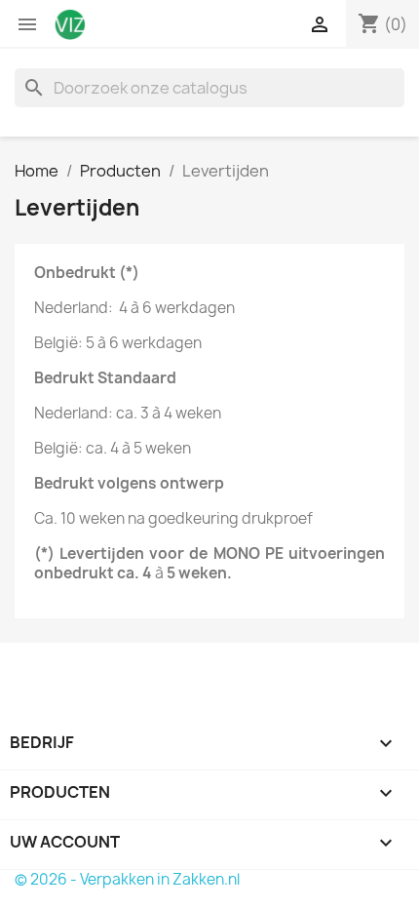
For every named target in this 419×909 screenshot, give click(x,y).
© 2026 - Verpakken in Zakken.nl (127, 879)
